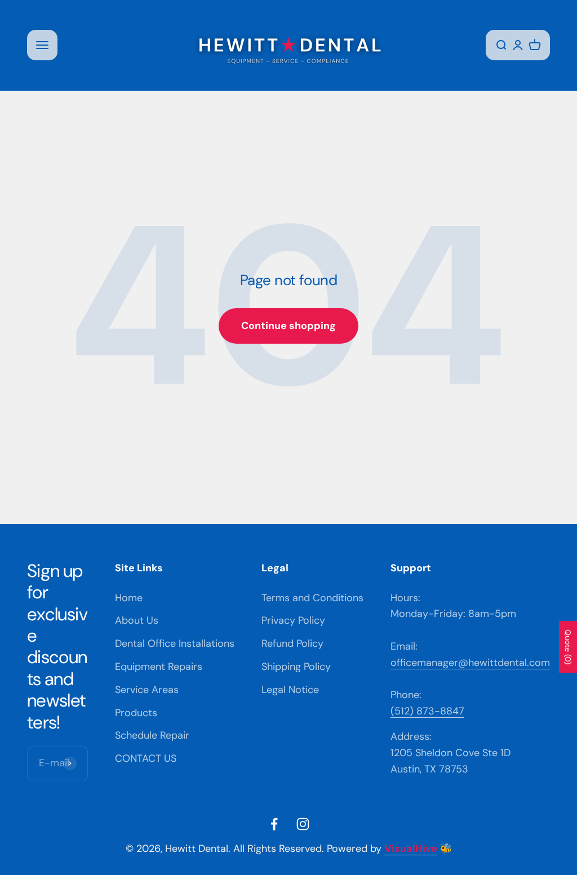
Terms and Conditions (312, 598)
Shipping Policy (296, 666)
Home (129, 598)
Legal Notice (290, 689)
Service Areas (147, 689)
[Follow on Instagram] (302, 824)
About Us (136, 620)
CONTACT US (145, 758)
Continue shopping (288, 325)
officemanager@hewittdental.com (470, 662)
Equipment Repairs (158, 666)
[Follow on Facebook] (274, 824)
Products (136, 712)
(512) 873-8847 (427, 711)
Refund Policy (292, 643)
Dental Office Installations (174, 643)
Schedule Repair (152, 735)
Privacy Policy (293, 620)
